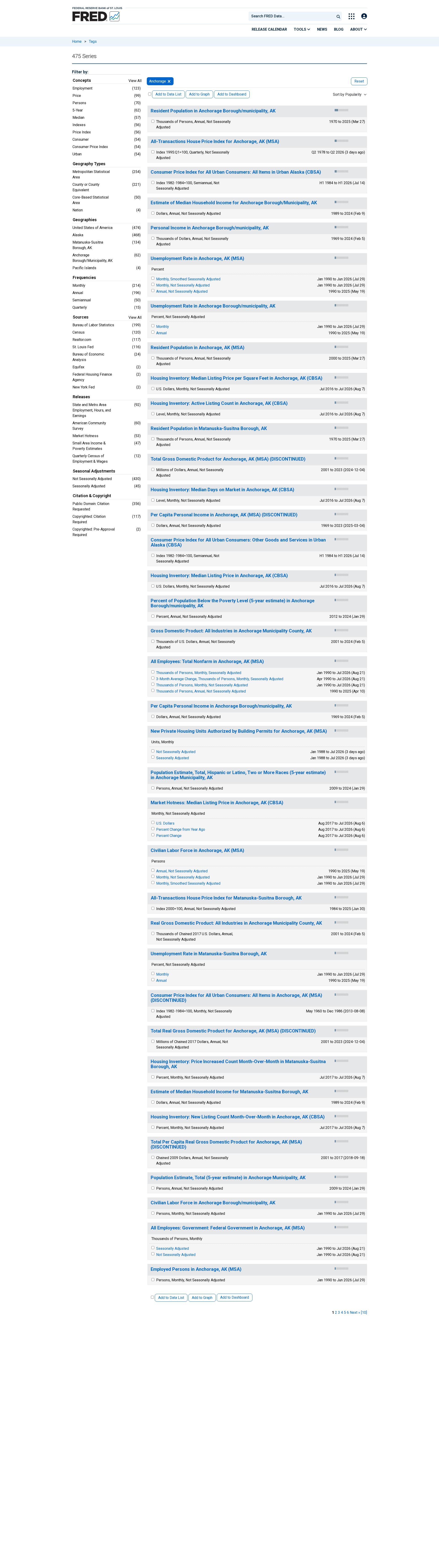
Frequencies (84, 277)
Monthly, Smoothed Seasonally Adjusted (188, 279)
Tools (300, 29)
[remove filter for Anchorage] (169, 81)
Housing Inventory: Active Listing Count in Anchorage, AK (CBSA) (219, 403)
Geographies (85, 220)
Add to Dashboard (231, 94)
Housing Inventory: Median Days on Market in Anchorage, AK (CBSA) (222, 489)
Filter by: (80, 71)
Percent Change (169, 835)
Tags (93, 41)
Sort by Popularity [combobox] (347, 94)
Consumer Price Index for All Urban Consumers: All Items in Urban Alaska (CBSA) (236, 172)
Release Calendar (269, 29)
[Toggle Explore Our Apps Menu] (351, 16)
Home (77, 41)
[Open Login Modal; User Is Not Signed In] (364, 16)
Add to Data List (168, 94)
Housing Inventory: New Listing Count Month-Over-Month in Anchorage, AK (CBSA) (238, 1117)
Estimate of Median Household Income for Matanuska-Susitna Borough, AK (229, 1091)
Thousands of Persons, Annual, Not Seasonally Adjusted (201, 691)
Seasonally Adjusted (172, 758)
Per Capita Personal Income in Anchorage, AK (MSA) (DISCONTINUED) (224, 515)
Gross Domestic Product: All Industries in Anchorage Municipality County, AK (231, 631)
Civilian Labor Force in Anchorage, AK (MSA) (197, 850)
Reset (359, 81)
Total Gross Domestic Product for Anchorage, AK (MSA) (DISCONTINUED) (228, 459)
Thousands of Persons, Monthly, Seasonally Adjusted (198, 673)
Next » (355, 1312)
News (322, 29)
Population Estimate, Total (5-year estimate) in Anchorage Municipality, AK (228, 1177)
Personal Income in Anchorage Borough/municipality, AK (210, 228)
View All (135, 81)
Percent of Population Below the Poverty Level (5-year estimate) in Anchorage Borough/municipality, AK (232, 603)
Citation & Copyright (92, 496)
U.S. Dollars (165, 823)
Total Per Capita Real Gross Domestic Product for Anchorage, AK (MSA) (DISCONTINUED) (226, 1144)
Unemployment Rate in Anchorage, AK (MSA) (197, 258)
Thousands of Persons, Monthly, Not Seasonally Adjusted (202, 685)
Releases (81, 397)
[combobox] (291, 16)
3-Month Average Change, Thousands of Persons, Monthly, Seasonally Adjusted (219, 679)
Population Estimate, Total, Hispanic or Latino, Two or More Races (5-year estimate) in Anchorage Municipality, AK (238, 775)
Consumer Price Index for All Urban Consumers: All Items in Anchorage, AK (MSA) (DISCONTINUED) (236, 998)
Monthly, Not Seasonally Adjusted (183, 285)
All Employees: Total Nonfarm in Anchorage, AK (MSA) (207, 661)
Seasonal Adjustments (94, 471)
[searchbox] (292, 16)
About (357, 29)
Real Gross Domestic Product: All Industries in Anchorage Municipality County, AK (236, 923)
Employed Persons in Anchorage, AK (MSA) (196, 1269)
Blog (338, 29)
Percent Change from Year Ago (180, 829)
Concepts (82, 80)
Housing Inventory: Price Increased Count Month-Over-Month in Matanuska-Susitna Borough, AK (238, 1064)
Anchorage (157, 81)
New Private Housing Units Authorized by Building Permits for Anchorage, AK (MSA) (239, 731)
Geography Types (89, 164)
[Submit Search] (338, 16)
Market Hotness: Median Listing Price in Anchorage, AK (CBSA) (217, 802)
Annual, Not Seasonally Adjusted (182, 291)
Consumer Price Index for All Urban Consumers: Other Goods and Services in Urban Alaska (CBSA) (238, 542)
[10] (364, 1312)
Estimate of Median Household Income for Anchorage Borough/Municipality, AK (234, 202)
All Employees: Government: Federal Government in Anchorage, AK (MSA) (228, 1228)
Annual (161, 333)
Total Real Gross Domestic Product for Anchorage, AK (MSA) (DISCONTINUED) (233, 1031)
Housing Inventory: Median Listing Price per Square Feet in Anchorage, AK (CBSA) (236, 378)
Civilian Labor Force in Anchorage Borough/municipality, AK (213, 1202)
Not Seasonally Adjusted (175, 752)
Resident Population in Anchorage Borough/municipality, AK (213, 111)
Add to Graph (199, 94)
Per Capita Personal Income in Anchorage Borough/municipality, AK (221, 706)
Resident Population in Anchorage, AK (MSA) (197, 347)
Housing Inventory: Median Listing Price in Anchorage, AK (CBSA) (219, 575)
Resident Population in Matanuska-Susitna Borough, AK (209, 428)
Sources (80, 317)
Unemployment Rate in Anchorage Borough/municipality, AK (213, 306)
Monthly (162, 326)
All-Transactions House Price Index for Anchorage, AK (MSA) (215, 141)
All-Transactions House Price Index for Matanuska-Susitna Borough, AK (226, 898)
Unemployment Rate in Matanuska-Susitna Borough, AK (209, 953)
